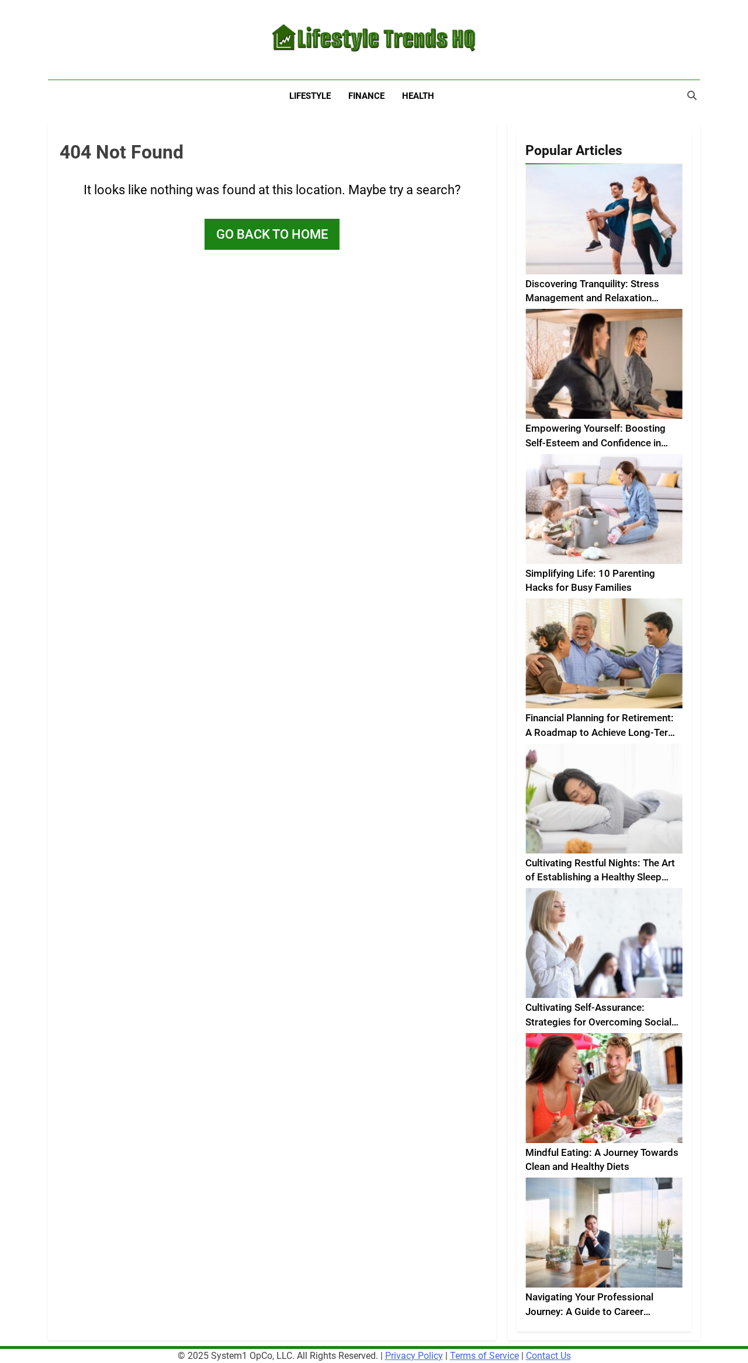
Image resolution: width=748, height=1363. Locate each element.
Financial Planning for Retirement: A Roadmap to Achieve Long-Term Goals (601, 733)
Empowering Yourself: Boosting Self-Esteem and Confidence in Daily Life (595, 443)
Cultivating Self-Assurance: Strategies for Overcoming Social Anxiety (598, 1022)
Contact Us (548, 1355)
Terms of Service (484, 1355)
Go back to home (272, 234)
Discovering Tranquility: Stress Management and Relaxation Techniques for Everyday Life (592, 298)
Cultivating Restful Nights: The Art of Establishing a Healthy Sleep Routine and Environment (600, 878)
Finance (366, 96)
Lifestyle (310, 96)
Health (418, 96)
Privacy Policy (414, 1355)
